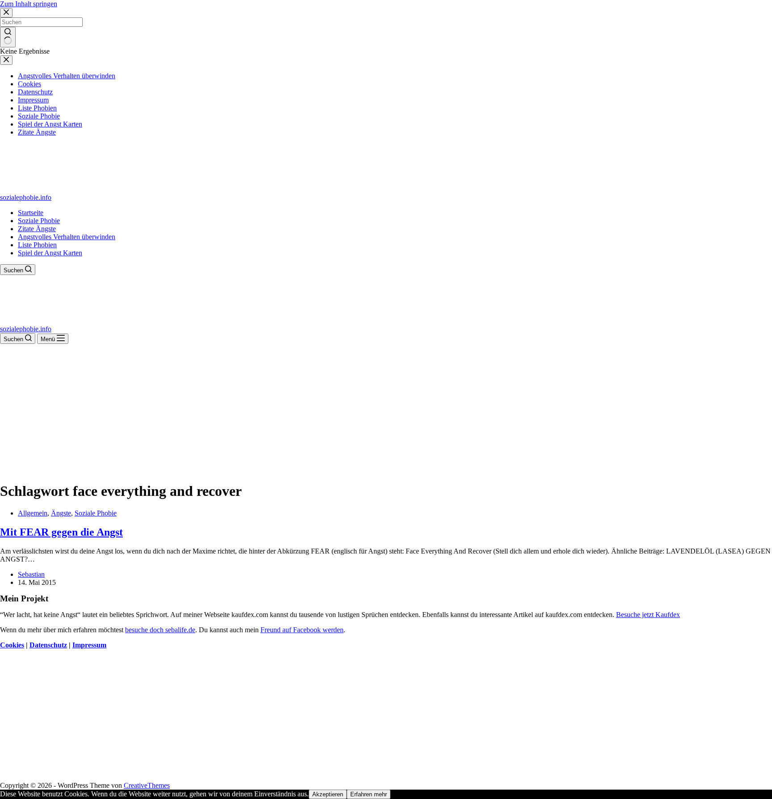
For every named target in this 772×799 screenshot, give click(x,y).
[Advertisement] (386, 410)
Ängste (61, 513)
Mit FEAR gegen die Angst (61, 532)
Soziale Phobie (39, 220)
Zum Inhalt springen (28, 4)
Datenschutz (48, 645)
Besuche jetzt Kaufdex (648, 614)
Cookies (12, 645)
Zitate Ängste (37, 229)
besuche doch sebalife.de (160, 630)
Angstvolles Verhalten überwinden (66, 237)
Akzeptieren (327, 794)
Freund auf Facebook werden (302, 630)
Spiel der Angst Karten (50, 253)
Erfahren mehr (368, 794)
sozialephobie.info (25, 197)
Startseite (30, 212)
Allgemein (32, 513)
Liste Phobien (37, 245)
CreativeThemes (147, 785)
